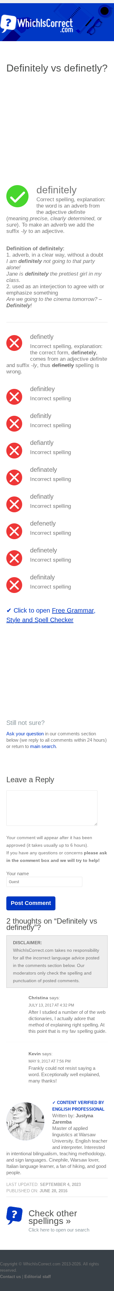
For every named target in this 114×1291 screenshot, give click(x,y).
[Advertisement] (59, 125)
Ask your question (25, 733)
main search (43, 746)
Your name (17, 873)
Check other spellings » (58, 1216)
